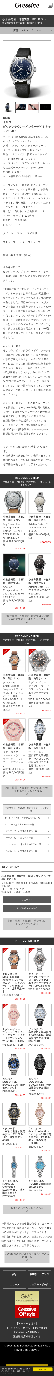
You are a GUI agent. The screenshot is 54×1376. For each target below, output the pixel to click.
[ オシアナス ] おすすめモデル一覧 (21, 831)
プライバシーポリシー (20, 1328)
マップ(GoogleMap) (27, 908)
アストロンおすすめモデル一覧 (19, 824)
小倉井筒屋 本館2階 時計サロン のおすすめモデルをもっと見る (27, 789)
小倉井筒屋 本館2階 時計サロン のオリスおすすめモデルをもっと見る (27, 617)
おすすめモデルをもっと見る (27, 1207)
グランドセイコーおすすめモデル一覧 (22, 818)
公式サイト (27, 900)
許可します (42, 1369)
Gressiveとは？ (27, 1323)
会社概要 (41, 1328)
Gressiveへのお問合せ (27, 1332)
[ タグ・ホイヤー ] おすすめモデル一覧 (23, 844)
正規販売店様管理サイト (27, 1336)
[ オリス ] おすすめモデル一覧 (19, 837)
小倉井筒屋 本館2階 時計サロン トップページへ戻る (28, 922)
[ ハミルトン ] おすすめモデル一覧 (21, 851)
